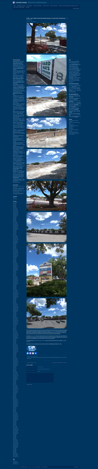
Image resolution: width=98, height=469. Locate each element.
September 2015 (15, 351)
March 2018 (15, 317)
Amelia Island (39, 357)
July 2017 (14, 326)
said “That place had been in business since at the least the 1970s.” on (18, 82)
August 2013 (15, 379)
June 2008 (14, 449)
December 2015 (15, 347)
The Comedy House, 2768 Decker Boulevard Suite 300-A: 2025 (18, 193)
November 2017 (15, 321)
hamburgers (71, 75)
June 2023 (14, 245)
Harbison (75, 75)
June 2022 (14, 259)
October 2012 (15, 390)
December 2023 (15, 238)
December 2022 (15, 252)
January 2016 (15, 346)
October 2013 (15, 377)
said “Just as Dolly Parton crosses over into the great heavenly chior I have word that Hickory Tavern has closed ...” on (19, 127)
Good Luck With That (37, 5)
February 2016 (15, 345)
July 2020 (14, 285)
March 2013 (15, 385)
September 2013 (15, 378)
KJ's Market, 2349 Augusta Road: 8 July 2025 (59, 362)
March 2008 (15, 453)
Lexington (71, 79)
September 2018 (15, 310)
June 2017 (14, 327)
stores (74, 87)
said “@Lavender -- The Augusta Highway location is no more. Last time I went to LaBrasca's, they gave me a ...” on (19, 104)
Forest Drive (75, 72)
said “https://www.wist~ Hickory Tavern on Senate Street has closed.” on (19, 156)
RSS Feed (75, 8)
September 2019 (15, 296)
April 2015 (14, 356)
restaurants (74, 83)
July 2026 (14, 203)
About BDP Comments (16, 182)
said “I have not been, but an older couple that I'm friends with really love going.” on (19, 167)
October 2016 (15, 336)
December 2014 (15, 361)
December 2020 (15, 279)
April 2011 (14, 411)
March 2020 (15, 289)
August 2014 (15, 365)
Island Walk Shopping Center (39, 340)
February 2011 (15, 413)
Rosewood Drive (71, 85)
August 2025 (15, 216)
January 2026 (15, 210)
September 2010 (15, 419)
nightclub (74, 80)
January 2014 (15, 373)
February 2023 (15, 250)
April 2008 (14, 452)
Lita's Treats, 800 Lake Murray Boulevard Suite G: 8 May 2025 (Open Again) (74, 108)
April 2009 (14, 438)
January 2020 (15, 292)
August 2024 (15, 229)
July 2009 (14, 435)
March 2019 (15, 303)
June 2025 (14, 218)
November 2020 (15, 280)
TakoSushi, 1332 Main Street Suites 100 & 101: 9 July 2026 (74, 114)
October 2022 (15, 254)
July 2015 (14, 353)
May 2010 (14, 423)
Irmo (76, 77)
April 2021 (14, 275)
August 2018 (15, 311)
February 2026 (15, 209)
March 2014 (15, 371)
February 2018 (15, 318)
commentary (15, 198)
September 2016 (15, 337)
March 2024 (15, 235)
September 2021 (15, 269)
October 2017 (15, 322)
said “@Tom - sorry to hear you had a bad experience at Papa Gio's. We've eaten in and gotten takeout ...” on (18, 112)
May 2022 (14, 260)
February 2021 (15, 277)
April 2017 (14, 329)
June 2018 (14, 313)
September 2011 (15, 405)
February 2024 (15, 236)
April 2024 (14, 234)
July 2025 (14, 217)
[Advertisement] (49, 13)
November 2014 (15, 362)
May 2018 (14, 314)
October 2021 (15, 268)
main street (76, 79)
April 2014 (14, 370)
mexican (70, 80)
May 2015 (14, 355)
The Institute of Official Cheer (73, 129)
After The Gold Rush (72, 102)
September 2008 (15, 446)
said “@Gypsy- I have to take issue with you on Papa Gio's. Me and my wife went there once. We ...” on (19, 116)
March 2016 (15, 344)
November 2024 (15, 226)
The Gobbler (71, 128)
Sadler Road (29, 358)
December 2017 (15, 320)
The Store (27, 7)
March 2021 (15, 276)
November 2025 (15, 212)
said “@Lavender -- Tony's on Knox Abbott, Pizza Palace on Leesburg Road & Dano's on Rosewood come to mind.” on (18, 140)
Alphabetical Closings (21, 5)
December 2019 (15, 293)
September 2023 (15, 242)
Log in (14, 460)
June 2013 (14, 381)
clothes (76, 65)
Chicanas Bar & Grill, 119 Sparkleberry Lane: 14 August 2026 (18, 190)
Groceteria (70, 127)
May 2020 (14, 287)
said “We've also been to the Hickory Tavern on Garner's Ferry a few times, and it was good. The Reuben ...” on (18, 96)
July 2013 (14, 380)
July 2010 (14, 421)
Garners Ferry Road (73, 73)
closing (14, 197)
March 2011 (15, 412)
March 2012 (15, 398)
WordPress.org (15, 463)
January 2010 (15, 428)
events (70, 70)
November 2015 (15, 348)
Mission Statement (53, 5)
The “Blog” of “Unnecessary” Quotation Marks (73, 126)
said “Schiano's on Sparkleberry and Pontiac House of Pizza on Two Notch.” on (19, 132)
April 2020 (14, 288)
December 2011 (15, 402)
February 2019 (15, 304)
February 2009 (15, 440)
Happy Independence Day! (31, 362)
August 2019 (15, 297)
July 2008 (14, 448)
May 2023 (14, 246)
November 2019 (15, 294)
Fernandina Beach (45, 357)
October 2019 (15, 295)
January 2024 (15, 237)
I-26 (74, 77)
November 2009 (15, 430)
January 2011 (15, 414)
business (74, 64)
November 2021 (15, 267)
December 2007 (15, 456)
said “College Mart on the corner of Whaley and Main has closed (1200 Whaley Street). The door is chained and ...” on (18, 148)
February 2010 (15, 427)
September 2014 (15, 364)
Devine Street (72, 69)
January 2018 (15, 319)
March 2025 (15, 221)
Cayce (70, 65)
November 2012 (15, 389)
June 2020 (14, 286)
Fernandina (53, 331)
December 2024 (15, 225)
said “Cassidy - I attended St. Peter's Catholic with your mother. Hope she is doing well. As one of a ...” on (19, 86)
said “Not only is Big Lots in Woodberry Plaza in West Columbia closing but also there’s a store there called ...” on (19, 163)
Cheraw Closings (72, 134)
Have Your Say (46, 5)
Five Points (74, 70)
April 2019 (14, 302)
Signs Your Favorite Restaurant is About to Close (68, 5)
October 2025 (15, 213)
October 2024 (15, 227)
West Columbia (72, 91)
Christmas (73, 65)
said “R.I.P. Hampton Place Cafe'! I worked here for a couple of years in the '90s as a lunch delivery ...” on (19, 67)
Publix (65, 357)
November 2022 (15, 253)
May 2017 (14, 328)
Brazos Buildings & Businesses (74, 133)
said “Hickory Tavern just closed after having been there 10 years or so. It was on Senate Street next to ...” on (19, 123)
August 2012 (15, 393)
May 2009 (14, 437)
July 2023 (14, 244)
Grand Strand (74, 74)
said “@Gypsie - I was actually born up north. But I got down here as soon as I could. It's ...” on (19, 180)
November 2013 (15, 376)
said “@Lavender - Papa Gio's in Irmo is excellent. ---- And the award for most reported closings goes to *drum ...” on (19, 119)
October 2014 (15, 363)
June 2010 (14, 422)
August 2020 (15, 284)
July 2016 (14, 339)
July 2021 (14, 271)
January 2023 (15, 251)
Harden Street (74, 76)
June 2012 (14, 395)
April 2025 (14, 220)
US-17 (75, 90)
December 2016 (15, 334)
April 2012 (14, 397)
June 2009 (14, 436)
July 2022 (14, 258)
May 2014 (14, 369)
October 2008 (15, 445)
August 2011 (15, 406)
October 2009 (15, 431)
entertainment (78, 69)
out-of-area (62, 357)
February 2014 (15, 372)
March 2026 (15, 208)
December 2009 (15, 429)
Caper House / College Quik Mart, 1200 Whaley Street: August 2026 (18, 188)
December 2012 (15, 388)
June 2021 (14, 272)
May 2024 (14, 233)
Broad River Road (74, 62)
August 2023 (15, 243)
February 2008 (15, 454)
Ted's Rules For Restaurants (18, 7)
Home (14, 5)
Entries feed (15, 461)
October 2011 (15, 404)
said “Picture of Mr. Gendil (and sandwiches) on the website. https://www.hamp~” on (18, 63)
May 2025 (14, 219)
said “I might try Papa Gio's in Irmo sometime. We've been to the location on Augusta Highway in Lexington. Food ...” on (19, 109)
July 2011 (14, 407)
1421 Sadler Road (34, 357)
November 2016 (15, 335)
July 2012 (14, 394)
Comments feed (15, 462)
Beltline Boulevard (72, 61)
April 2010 (14, 424)
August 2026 (15, 202)
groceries (78, 74)
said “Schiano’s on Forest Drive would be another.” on (18, 136)
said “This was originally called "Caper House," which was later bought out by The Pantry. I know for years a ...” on (18, 77)
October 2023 (15, 241)
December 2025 (15, 211)
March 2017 (15, 330)
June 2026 (14, 204)
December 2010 (15, 415)
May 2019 (14, 301)
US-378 (79, 90)
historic (71, 77)
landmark (79, 77)
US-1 (73, 90)
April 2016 (14, 343)
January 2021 (15, 278)
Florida (49, 357)
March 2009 (15, 439)
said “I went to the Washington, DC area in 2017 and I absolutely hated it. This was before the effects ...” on (18, 171)
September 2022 (15, 255)
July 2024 (14, 230)
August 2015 (15, 352)
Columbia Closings (21, 2)
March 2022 (15, 262)
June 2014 (14, 368)
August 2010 (15, 420)
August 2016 (15, 338)
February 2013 (15, 386)
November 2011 (15, 403)
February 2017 (15, 331)
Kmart (63, 340)
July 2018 (14, 312)
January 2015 (15, 360)
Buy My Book (29, 5)
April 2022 (14, 261)
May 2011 (14, 410)
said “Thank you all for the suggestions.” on (19, 130)
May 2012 (14, 396)
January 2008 (15, 455)
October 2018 (15, 309)
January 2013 (15, 387)
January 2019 (15, 305)
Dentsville (76, 68)
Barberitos (28, 341)
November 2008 (15, 444)
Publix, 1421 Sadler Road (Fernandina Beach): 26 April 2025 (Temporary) (45, 18)
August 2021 (15, 270)
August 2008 (15, 447)
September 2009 (15, 432)
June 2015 (14, 354)
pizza (73, 81)
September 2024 (15, 228)
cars (79, 64)
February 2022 (15, 263)
